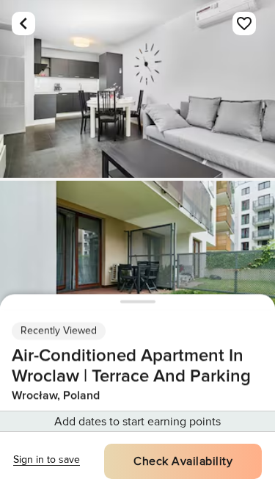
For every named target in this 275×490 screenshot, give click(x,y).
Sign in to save (46, 459)
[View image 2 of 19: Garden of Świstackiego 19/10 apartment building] (137, 270)
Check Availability (182, 461)
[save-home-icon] (244, 23)
